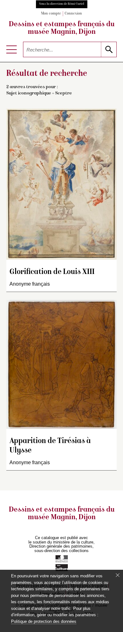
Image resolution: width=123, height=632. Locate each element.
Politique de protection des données (43, 621)
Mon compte (51, 14)
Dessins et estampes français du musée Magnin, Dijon (61, 28)
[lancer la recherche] (108, 49)
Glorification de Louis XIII (52, 272)
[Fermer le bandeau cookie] (117, 575)
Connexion (73, 14)
